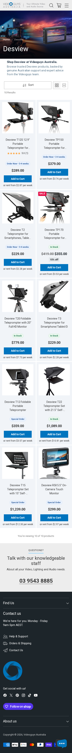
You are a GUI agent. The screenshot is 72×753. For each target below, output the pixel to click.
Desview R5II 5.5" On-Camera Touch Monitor (54, 489)
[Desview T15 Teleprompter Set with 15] (17, 463)
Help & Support (18, 636)
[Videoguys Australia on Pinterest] (17, 696)
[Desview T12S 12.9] (17, 117)
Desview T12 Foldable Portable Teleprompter (18, 406)
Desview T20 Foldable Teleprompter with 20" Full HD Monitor (17, 322)
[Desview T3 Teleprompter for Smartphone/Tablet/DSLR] (54, 296)
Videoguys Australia (35, 734)
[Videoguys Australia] (25, 5)
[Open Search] (51, 5)
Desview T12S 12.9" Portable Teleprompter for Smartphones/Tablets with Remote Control (17, 147)
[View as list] (64, 85)
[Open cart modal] (59, 5)
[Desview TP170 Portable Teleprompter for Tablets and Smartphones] (54, 207)
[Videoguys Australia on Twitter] (11, 696)
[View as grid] (56, 85)
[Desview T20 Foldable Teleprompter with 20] (17, 296)
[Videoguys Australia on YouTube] (35, 696)
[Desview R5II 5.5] (54, 463)
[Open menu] (66, 5)
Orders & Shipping (20, 643)
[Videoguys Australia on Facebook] (5, 696)
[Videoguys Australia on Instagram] (23, 696)
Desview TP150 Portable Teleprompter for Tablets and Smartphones (54, 147)
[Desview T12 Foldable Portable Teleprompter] (17, 379)
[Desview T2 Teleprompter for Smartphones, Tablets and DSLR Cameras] (17, 207)
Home (6, 39)
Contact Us (16, 650)
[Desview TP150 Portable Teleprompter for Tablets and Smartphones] (54, 117)
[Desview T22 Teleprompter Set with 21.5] (54, 379)
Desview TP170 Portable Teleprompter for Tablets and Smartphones (54, 238)
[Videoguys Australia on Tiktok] (29, 696)
